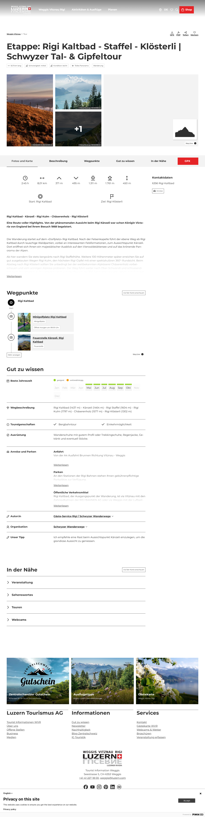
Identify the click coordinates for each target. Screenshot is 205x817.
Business (12, 733)
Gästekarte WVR (147, 726)
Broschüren (144, 733)
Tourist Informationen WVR (24, 722)
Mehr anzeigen (14, 355)
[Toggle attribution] (195, 143)
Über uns (12, 726)
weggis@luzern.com (113, 778)
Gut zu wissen (80, 722)
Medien (11, 737)
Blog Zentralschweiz (84, 733)
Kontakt (142, 722)
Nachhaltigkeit (81, 729)
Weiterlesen (14, 276)
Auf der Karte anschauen (133, 293)
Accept (187, 800)
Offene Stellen (16, 729)
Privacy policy (9, 809)
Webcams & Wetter (149, 729)
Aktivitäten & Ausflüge (86, 9)
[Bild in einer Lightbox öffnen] (102, 758)
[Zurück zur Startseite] (21, 10)
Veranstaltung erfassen (151, 737)
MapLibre (189, 143)
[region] (151, 110)
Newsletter (78, 726)
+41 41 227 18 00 (89, 778)
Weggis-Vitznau (14, 34)
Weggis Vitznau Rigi (52, 9)
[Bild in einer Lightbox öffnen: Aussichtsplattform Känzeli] (78, 91)
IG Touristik (79, 737)
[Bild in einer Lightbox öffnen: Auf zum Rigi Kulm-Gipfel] (78, 129)
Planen (112, 9)
